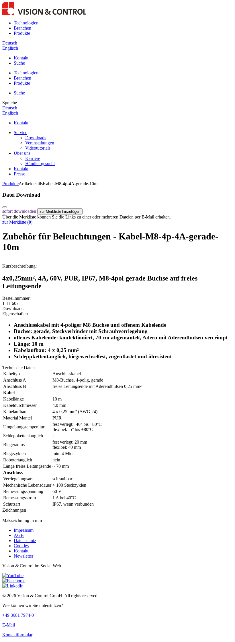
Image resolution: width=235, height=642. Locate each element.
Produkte (22, 33)
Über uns (22, 153)
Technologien (26, 22)
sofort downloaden (19, 211)
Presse (19, 173)
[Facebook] (13, 580)
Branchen (22, 28)
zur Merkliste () (17, 222)
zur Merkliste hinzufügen (60, 211)
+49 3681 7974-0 (18, 615)
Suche (19, 63)
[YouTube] (12, 575)
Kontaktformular (17, 634)
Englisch (10, 48)
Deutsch (9, 42)
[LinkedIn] (12, 585)
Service (20, 132)
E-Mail (8, 624)
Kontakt (21, 57)
